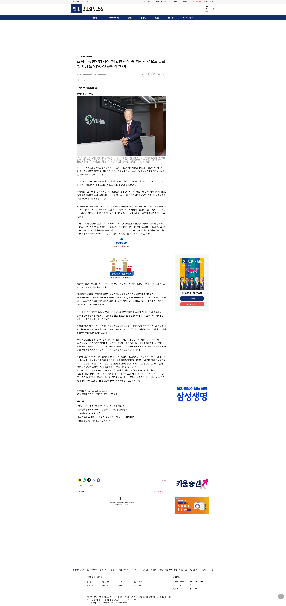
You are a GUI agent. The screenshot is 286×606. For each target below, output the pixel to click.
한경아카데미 (138, 582)
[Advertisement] (143, 38)
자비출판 (191, 2)
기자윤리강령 (183, 570)
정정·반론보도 (193, 570)
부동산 (143, 17)
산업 (157, 17)
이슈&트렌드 (187, 17)
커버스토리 (114, 17)
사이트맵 (210, 570)
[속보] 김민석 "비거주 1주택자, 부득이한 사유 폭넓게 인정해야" (106, 417)
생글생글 (105, 585)
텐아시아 (89, 585)
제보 (198, 2)
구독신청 (205, 2)
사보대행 (184, 2)
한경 (147, 2)
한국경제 (89, 582)
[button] (206, 9)
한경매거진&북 (76, 2)
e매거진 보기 (192, 304)
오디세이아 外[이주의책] (89, 413)
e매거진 (212, 2)
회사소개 (138, 570)
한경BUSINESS (86, 56)
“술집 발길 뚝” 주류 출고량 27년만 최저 (95, 421)
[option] (192, 394)
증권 (130, 17)
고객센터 (203, 570)
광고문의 (153, 570)
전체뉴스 (96, 17)
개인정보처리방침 (171, 570)
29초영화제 (137, 585)
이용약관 (161, 570)
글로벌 (170, 17)
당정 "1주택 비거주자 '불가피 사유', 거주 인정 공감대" (101, 405)
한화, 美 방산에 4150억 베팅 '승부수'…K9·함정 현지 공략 (102, 409)
